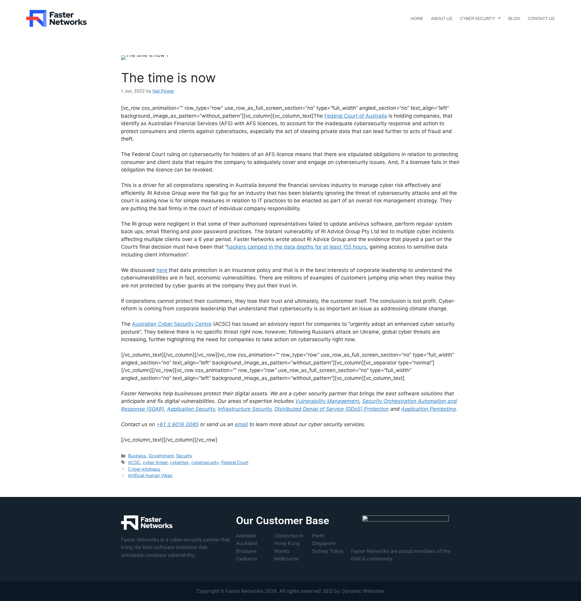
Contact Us (541, 18)
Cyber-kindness (144, 469)
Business (137, 455)
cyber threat (155, 462)
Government (161, 455)
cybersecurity (205, 462)
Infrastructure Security (244, 409)
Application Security (191, 409)
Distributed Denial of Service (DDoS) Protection (331, 409)
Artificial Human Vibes (150, 475)
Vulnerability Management (327, 401)
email (241, 424)
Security (184, 455)
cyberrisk (179, 462)
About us (441, 18)
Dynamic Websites (363, 591)
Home (417, 18)
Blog (514, 18)
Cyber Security (477, 18)
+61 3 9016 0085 (177, 424)
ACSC (134, 462)
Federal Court (234, 462)
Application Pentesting (428, 409)
